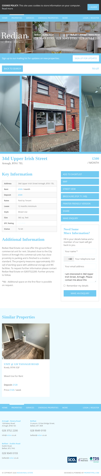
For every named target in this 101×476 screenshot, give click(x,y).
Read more (7, 8)
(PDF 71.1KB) (75, 196)
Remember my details (77, 285)
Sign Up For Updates (86, 58)
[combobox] (69, 259)
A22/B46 (21, 223)
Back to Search (12, 68)
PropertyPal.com (91, 473)
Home (4, 18)
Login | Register (91, 18)
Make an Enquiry (80, 293)
